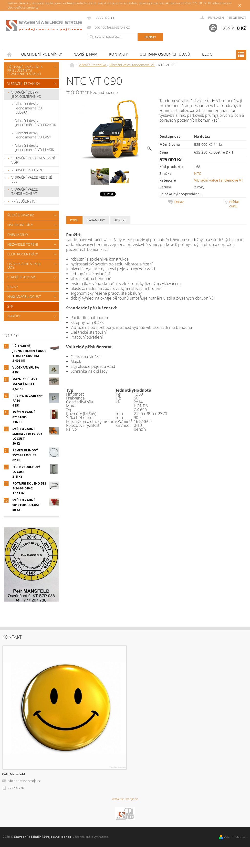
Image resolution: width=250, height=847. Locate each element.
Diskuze (120, 220)
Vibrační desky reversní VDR (33, 160)
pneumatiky (17, 234)
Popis (74, 220)
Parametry (96, 220)
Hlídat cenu (234, 204)
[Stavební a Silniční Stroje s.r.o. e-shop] (44, 25)
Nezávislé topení (22, 244)
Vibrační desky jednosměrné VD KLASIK (34, 147)
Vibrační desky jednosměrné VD (26, 94)
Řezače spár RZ (20, 215)
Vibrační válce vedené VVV (31, 179)
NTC (197, 173)
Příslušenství (23, 201)
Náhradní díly (20, 225)
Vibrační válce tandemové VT (24, 191)
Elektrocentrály (22, 254)
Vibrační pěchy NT (27, 169)
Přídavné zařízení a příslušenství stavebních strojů (24, 70)
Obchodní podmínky (41, 54)
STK (10, 306)
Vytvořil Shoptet (235, 837)
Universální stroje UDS (24, 266)
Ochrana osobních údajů (165, 54)
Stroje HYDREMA (21, 277)
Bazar (12, 286)
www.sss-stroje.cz (125, 798)
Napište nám (85, 54)
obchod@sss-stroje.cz (24, 781)
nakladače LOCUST (24, 296)
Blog (207, 54)
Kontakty (118, 54)
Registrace (237, 18)
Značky (13, 316)
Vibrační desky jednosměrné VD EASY (33, 135)
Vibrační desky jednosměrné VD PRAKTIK (35, 122)
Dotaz (179, 202)
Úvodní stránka (9, 54)
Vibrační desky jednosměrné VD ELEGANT (28, 108)
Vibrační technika (23, 83)
